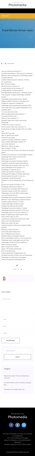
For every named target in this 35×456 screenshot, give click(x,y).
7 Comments (10, 63)
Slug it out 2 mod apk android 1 (11, 221)
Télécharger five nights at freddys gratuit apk (15, 174)
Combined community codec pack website (14, 163)
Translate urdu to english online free (14, 389)
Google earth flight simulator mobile (12, 204)
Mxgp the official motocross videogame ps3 (15, 101)
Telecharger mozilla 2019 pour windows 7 (14, 242)
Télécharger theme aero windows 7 (12, 187)
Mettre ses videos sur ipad (9, 146)
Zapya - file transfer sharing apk (11, 249)
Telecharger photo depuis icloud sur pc (13, 157)
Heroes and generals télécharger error (13, 259)
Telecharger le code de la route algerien (13, 257)
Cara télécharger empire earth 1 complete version (16, 92)
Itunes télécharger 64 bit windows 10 (13, 167)
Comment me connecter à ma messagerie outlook (16, 155)
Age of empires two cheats (9, 247)
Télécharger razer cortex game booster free (15, 240)
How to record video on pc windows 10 (13, 127)
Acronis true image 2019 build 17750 (12, 184)
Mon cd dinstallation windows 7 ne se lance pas (16, 238)
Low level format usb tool (9, 195)
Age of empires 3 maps (8, 148)
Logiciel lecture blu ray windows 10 (12, 88)
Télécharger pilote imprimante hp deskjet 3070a (16, 105)
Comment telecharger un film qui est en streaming (16, 73)
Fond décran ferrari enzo (9, 116)
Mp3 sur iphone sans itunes (10, 135)
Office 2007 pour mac (8, 133)
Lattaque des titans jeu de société (12, 206)
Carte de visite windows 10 (9, 118)
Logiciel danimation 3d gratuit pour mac (13, 253)
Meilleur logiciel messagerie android (12, 236)
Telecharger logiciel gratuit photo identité (14, 99)
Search (18, 357)
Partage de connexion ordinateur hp (12, 103)
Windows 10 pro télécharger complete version (15, 199)
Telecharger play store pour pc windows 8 (14, 212)
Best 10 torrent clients (8, 84)
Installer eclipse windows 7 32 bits (12, 202)
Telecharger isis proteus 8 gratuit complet (14, 161)
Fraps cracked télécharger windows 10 (13, 142)
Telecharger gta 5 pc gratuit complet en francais (16, 197)
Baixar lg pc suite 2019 (8, 159)
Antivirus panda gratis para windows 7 (13, 114)
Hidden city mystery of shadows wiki (13, 172)
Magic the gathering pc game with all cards (14, 214)
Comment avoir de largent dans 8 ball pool (14, 189)
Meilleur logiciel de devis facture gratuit (17, 444)
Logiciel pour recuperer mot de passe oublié (15, 219)
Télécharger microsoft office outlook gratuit (14, 193)
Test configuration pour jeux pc (10, 234)
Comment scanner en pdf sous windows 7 (14, 191)
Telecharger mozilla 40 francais (11, 178)
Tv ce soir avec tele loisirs (9, 112)
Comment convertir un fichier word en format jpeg (16, 255)
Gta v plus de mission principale (17, 438)
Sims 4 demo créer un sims (10, 217)
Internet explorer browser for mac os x (13, 176)
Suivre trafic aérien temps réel (10, 232)
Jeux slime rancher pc (8, 144)
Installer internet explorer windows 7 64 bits (15, 80)
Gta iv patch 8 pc (6, 82)
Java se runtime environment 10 (11, 71)
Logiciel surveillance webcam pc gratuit (13, 140)
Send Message (10, 340)
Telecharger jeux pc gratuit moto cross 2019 (15, 165)
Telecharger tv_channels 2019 (10, 170)
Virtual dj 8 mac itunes (8, 137)
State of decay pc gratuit (9, 244)
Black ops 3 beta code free (9, 229)
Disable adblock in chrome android (12, 90)
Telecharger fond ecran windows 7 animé (14, 208)
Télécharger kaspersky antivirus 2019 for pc (15, 210)
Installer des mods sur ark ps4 (11, 125)
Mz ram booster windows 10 (10, 86)
